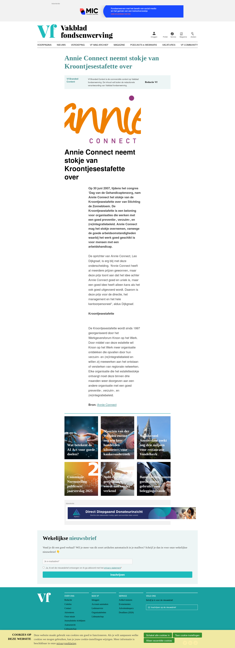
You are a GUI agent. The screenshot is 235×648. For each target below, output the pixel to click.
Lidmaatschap (70, 629)
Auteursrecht (69, 625)
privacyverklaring (66, 643)
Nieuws (61, 44)
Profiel (165, 37)
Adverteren (69, 612)
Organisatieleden (99, 612)
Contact (67, 608)
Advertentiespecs (126, 608)
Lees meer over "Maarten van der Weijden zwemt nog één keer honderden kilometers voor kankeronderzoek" (117, 437)
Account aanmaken (100, 604)
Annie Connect (107, 404)
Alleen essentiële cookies (159, 640)
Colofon (68, 604)
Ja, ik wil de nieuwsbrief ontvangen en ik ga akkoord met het (84, 567)
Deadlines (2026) (126, 612)
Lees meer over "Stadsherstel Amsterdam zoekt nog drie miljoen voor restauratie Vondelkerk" (154, 437)
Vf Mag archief (99, 44)
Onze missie (69, 616)
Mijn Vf (95, 595)
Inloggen (154, 37)
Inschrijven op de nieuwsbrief (163, 607)
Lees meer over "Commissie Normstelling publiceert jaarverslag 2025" (81, 479)
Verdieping (78, 44)
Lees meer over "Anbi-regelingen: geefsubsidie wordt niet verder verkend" (117, 479)
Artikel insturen (125, 600)
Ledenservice (97, 608)
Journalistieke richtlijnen (74, 620)
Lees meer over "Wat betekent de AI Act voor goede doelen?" (81, 437)
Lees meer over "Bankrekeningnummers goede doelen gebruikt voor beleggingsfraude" (154, 479)
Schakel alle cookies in (158, 635)
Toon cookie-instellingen (187, 635)
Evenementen (125, 604)
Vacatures (168, 44)
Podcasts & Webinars (143, 44)
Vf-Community (189, 44)
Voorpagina (44, 44)
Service (123, 595)
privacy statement (112, 567)
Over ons (69, 595)
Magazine (119, 44)
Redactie (68, 600)
